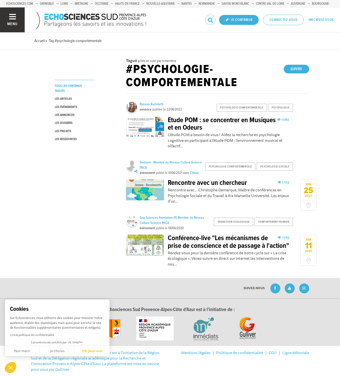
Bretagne (81, 3)
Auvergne (298, 3)
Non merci (22, 351)
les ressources (66, 139)
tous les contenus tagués (68, 88)
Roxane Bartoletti (151, 104)
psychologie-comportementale (241, 107)
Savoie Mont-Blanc (235, 3)
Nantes (186, 3)
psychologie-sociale (274, 166)
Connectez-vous (284, 20)
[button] (10, 368)
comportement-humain (273, 222)
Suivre (296, 69)
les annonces (64, 115)
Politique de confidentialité (239, 352)
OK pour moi (92, 351)
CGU (273, 352)
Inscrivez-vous (321, 20)
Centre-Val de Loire (270, 3)
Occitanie (101, 3)
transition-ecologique (234, 222)
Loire (64, 3)
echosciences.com (19, 3)
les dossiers (63, 123)
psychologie (280, 107)
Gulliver (62, 369)
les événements (66, 107)
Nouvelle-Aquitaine (160, 3)
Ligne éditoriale (295, 352)
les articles (63, 99)
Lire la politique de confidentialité (32, 334)
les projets (63, 131)
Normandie (207, 3)
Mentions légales (196, 352)
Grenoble (47, 3)
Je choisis (57, 351)
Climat (194, 173)
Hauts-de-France (127, 3)
